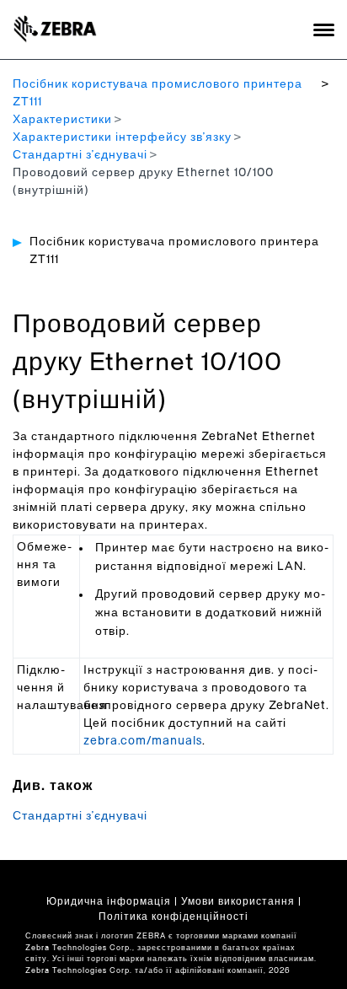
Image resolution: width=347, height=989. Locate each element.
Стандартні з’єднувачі (80, 155)
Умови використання (238, 901)
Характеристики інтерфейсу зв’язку (122, 137)
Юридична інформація (108, 901)
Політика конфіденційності (173, 916)
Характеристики (62, 120)
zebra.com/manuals (142, 741)
